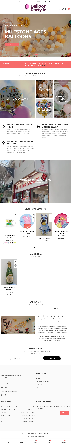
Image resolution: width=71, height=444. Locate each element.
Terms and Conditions (42, 381)
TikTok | (41, 2)
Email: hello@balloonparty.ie (9, 391)
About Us (39, 378)
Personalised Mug (9, 235)
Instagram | (32, 2)
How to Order (40, 384)
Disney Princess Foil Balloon (61, 232)
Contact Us (39, 387)
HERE (44, 65)
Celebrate (50, 311)
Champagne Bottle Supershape (9, 289)
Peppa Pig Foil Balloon (26, 231)
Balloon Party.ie (32, 433)
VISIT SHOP (12, 44)
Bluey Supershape (44, 238)
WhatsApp (48, 2)
